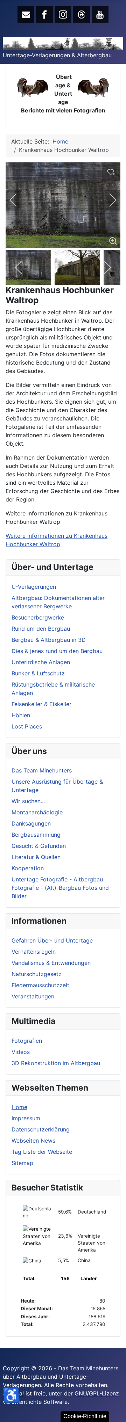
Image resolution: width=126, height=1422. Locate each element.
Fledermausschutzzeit (40, 985)
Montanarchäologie (37, 812)
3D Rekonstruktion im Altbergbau (56, 1063)
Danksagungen (31, 823)
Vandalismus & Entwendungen (51, 962)
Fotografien (27, 1040)
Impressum (26, 1118)
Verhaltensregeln (34, 951)
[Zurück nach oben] (113, 1409)
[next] (108, 200)
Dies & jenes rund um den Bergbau (57, 650)
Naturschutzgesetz (37, 973)
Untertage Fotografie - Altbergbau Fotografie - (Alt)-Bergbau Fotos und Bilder (60, 888)
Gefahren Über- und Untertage (52, 940)
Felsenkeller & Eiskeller (41, 704)
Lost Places (27, 726)
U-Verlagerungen (34, 586)
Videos (21, 1051)
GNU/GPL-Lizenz (97, 1393)
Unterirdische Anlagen (41, 662)
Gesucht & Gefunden (39, 845)
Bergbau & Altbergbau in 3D (49, 639)
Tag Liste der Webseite (42, 1151)
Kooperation (28, 868)
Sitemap (22, 1162)
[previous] (18, 200)
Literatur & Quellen (36, 856)
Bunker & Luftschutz (38, 673)
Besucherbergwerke (38, 617)
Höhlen (21, 715)
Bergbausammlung (36, 834)
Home (19, 1107)
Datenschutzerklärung (41, 1129)
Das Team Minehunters (42, 770)
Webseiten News (33, 1140)
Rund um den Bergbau (41, 628)
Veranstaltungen (33, 996)
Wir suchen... (28, 801)
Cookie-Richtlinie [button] (84, 1416)
